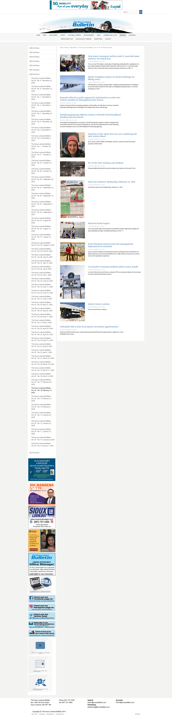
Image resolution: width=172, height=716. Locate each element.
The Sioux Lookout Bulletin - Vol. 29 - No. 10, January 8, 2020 (42, 439)
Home (38, 35)
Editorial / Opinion (74, 35)
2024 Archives (34, 57)
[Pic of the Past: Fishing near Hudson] (72, 168)
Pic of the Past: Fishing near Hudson (106, 163)
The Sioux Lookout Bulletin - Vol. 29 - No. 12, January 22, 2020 (41, 423)
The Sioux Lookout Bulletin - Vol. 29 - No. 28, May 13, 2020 (42, 315)
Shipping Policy (50, 714)
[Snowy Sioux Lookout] (72, 311)
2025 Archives (34, 52)
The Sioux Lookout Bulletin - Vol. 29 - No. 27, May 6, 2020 (41, 321)
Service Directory (67, 39)
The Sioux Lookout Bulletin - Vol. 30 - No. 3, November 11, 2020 (41, 130)
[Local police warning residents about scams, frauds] (72, 282)
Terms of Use (35, 714)
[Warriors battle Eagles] (72, 230)
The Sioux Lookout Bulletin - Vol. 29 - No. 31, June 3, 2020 (41, 298)
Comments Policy (60, 714)
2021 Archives (34, 70)
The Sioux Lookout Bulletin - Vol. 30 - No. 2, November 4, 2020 (41, 138)
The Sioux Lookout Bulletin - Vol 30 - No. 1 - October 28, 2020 (41, 146)
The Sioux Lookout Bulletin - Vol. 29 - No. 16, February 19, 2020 (95, 47)
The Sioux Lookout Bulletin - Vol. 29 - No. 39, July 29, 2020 (41, 250)
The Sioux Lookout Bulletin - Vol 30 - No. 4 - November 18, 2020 (41, 122)
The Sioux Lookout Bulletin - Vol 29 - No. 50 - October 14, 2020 (41, 163)
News (44, 35)
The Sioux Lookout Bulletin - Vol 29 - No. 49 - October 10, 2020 (41, 171)
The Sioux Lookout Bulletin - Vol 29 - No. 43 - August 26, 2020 (41, 220)
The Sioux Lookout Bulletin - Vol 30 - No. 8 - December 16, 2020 (41, 88)
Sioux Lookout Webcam (83, 39)
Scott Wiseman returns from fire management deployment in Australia (110, 245)
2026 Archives (34, 48)
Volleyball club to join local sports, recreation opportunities (89, 326)
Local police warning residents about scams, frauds (113, 267)
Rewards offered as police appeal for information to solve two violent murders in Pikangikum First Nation (90, 98)
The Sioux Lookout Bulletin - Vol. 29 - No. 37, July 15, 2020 (41, 262)
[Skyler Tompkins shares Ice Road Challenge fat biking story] (72, 83)
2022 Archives (34, 65)
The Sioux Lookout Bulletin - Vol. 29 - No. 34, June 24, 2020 (42, 280)
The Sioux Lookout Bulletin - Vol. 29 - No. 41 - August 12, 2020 (41, 237)
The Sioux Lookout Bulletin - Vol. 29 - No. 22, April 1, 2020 (41, 351)
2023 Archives (34, 61)
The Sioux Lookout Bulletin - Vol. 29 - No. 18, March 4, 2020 (42, 375)
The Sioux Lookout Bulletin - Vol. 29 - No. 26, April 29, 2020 (42, 327)
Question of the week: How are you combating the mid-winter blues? (112, 135)
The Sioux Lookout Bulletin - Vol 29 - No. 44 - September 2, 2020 (42, 212)
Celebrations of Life (110, 35)
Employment (53, 35)
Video (99, 35)
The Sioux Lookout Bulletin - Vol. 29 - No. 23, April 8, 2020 (41, 345)
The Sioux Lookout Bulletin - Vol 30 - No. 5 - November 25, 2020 (41, 113)
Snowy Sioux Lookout (99, 304)
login (119, 12)
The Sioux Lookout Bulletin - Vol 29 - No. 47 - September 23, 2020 (42, 187)
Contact (108, 39)
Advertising (98, 39)
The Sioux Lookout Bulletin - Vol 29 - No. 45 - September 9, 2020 (42, 204)
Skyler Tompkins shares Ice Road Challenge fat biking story (111, 78)
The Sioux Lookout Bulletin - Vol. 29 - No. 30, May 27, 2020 (42, 303)
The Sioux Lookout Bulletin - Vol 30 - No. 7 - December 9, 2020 (41, 97)
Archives (123, 35)
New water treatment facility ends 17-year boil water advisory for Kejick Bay (114, 57)
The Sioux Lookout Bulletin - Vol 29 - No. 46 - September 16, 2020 (42, 196)
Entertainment (89, 35)
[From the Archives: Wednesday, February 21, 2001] (72, 199)
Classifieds (132, 35)
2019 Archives (34, 453)
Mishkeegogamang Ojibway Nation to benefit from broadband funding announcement (90, 116)
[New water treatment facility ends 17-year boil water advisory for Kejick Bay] (72, 63)
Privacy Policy (42, 714)
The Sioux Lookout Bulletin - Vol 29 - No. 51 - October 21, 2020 (41, 154)
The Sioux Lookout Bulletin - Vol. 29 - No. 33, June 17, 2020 (42, 286)
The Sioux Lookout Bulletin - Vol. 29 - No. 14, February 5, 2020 (41, 407)
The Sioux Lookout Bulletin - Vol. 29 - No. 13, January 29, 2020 (41, 415)
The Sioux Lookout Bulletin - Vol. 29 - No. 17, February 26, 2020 (41, 382)
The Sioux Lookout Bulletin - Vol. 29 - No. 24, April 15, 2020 (42, 339)
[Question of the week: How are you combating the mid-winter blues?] (72, 145)
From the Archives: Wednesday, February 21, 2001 (111, 182)
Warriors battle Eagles (99, 223)
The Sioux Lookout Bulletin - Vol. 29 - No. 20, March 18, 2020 (42, 363)
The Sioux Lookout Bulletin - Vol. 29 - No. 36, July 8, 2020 (41, 268)
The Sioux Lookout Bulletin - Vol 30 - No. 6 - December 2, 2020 (41, 105)
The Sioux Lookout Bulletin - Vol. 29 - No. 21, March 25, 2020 (42, 357)
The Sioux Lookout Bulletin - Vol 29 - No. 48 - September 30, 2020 (42, 179)
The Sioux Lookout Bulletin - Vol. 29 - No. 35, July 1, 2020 (41, 274)
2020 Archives (34, 74)
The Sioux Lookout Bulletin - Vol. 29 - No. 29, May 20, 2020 (42, 309)
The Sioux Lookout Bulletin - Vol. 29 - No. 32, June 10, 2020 (42, 292)
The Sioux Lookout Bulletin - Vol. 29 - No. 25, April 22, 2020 (42, 333)
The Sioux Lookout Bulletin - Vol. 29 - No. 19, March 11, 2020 (42, 369)
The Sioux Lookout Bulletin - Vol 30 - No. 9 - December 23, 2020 (41, 80)
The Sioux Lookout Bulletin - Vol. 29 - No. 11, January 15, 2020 (41, 431)
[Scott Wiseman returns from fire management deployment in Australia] (72, 251)
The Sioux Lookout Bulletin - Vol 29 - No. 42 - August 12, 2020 (41, 228)
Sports (63, 35)
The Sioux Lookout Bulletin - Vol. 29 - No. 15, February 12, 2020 (41, 398)
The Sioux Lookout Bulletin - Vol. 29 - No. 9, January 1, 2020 (42, 444)
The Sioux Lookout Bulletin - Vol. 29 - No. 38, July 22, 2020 (41, 256)
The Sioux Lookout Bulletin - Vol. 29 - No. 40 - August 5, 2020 (42, 244)
